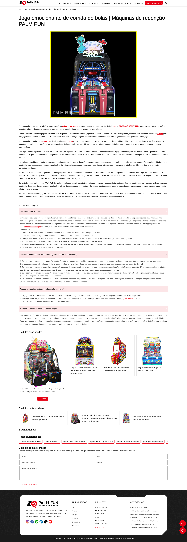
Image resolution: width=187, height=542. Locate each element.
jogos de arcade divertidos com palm (47, 504)
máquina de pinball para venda (128, 442)
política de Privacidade (102, 538)
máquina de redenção (32, 227)
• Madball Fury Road (101, 523)
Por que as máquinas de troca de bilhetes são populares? (42, 289)
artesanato (69, 141)
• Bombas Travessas (101, 507)
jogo (114, 126)
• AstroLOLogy (99, 520)
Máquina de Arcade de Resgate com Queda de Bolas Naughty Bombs (119, 355)
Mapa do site (129, 538)
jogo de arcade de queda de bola (101, 442)
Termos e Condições (118, 538)
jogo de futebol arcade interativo (74, 442)
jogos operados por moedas (153, 442)
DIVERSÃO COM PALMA (129, 126)
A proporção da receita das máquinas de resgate (38, 309)
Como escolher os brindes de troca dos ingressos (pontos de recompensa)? (49, 255)
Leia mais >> (99, 527)
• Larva (97, 517)
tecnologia (46, 141)
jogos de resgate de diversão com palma (29, 3)
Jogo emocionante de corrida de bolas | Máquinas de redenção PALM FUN (50, 9)
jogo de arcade (127, 298)
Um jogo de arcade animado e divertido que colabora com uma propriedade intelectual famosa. (85, 355)
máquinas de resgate (70, 126)
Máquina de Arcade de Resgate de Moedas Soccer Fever (152, 355)
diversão (160, 134)
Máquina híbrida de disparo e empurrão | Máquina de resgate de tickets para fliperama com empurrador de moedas (43, 369)
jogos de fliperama (52, 442)
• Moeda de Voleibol (101, 510)
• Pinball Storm (99, 513)
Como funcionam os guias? (30, 211)
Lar (20, 9)
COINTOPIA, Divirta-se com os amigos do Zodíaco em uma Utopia (143, 418)
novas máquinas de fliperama (31, 442)
